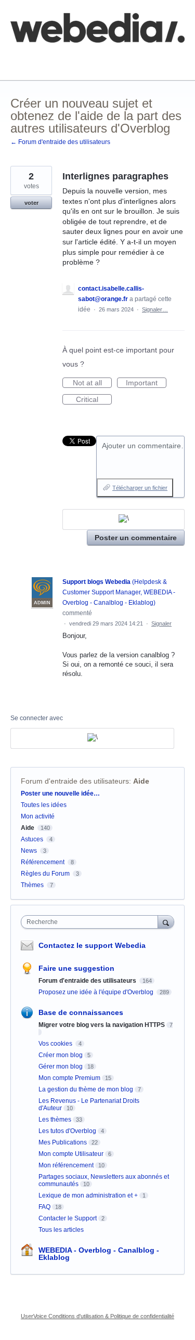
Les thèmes (54, 1119)
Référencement (42, 862)
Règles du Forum (45, 873)
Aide (141, 781)
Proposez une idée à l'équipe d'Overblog (96, 992)
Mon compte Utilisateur (70, 1153)
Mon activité (38, 816)
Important (146, 383)
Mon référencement (66, 1165)
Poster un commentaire (136, 538)
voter (31, 203)
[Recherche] (166, 921)
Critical (94, 400)
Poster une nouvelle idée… (60, 793)
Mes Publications (62, 1142)
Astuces (32, 839)
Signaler (161, 623)
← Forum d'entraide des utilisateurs (60, 142)
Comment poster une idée (53, 56)
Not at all (92, 383)
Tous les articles (61, 1229)
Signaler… (155, 309)
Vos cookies (56, 1043)
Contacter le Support (67, 1218)
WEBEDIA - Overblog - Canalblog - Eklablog (98, 1253)
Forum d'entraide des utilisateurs (75, 781)
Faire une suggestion (76, 968)
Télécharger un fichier (139, 488)
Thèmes (33, 885)
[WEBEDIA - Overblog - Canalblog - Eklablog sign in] (123, 519)
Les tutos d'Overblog (67, 1131)
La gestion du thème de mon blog (85, 1089)
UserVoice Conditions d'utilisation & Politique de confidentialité (97, 1316)
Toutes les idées (44, 805)
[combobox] (92, 922)
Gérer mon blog (60, 1066)
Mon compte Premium (69, 1078)
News (29, 850)
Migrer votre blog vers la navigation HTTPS (101, 1025)
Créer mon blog (60, 1055)
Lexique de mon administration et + (88, 1195)
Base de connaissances (49, 64)
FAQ (123, 56)
